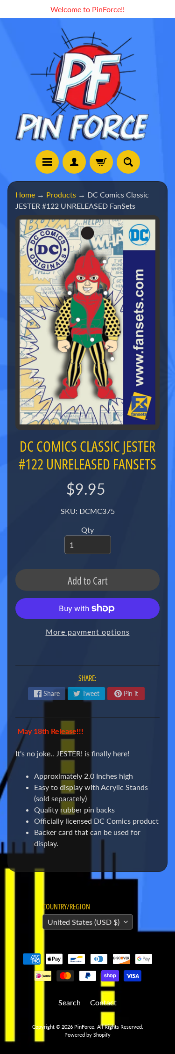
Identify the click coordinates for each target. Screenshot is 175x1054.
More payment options (88, 631)
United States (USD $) (83, 921)
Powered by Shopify (87, 1035)
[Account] (74, 162)
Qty (87, 529)
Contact (103, 1002)
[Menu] (47, 162)
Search (69, 1002)
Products (61, 194)
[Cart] (101, 162)
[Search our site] (128, 162)
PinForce (84, 1027)
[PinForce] (87, 84)
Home (25, 194)
